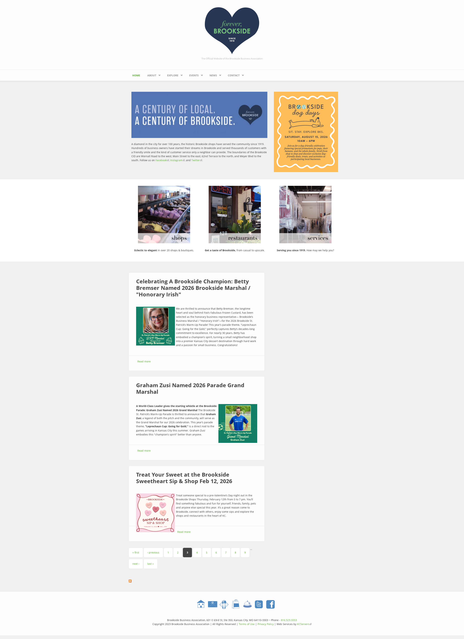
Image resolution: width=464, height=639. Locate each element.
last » (150, 563)
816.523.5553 (289, 620)
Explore (170, 74)
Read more (144, 361)
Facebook (162, 160)
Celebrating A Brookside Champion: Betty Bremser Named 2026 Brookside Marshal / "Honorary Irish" (193, 288)
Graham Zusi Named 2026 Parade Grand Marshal (190, 388)
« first (135, 552)
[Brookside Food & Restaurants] (224, 604)
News (211, 74)
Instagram (177, 160)
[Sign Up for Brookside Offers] (212, 604)
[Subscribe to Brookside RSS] (197, 581)
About (150, 74)
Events (192, 74)
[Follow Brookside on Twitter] (258, 604)
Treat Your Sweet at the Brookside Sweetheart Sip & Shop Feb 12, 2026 (184, 478)
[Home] (232, 30)
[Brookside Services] (247, 604)
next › (135, 563)
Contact (232, 74)
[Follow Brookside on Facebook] (270, 604)
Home (136, 75)
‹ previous (153, 552)
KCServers (304, 624)
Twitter (196, 160)
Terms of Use (247, 624)
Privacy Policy (266, 624)
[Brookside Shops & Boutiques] (235, 604)
